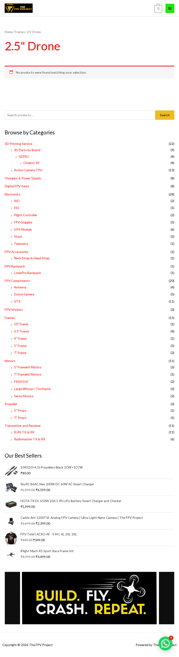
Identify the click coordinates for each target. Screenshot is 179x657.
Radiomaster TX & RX (29, 439)
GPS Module (23, 229)
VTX (17, 301)
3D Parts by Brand (27, 150)
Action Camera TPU (28, 170)
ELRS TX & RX (24, 432)
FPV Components (17, 281)
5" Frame (20, 346)
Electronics (13, 194)
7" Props (20, 418)
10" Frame (21, 324)
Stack (18, 236)
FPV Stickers (14, 309)
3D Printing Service (18, 144)
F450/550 (21, 381)
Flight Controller (25, 215)
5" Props (20, 410)
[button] (165, 643)
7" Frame (20, 353)
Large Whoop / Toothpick (32, 389)
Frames (10, 318)
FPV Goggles (23, 222)
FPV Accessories (16, 252)
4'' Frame (20, 338)
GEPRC (24, 156)
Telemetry (21, 244)
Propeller (11, 404)
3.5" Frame (21, 331)
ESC (17, 208)
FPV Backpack (15, 266)
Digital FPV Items (17, 186)
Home (9, 32)
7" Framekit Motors (27, 374)
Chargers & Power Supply (23, 178)
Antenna (20, 287)
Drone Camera (24, 294)
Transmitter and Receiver (23, 426)
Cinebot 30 (31, 163)
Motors (10, 361)
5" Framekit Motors (27, 367)
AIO (17, 201)
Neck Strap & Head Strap (32, 258)
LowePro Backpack (27, 273)
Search (165, 115)
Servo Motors (24, 396)
